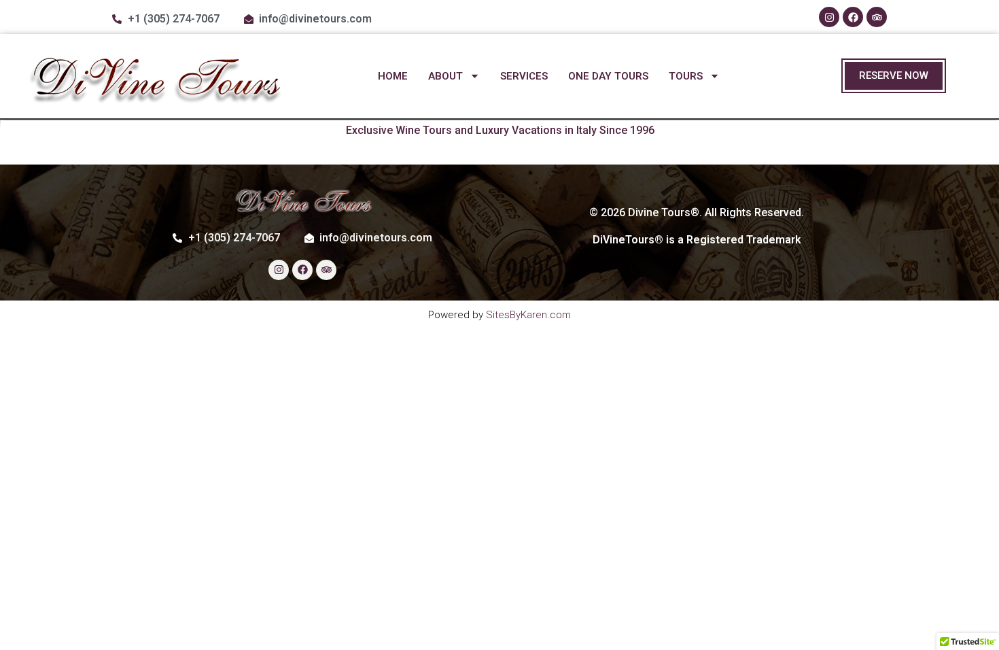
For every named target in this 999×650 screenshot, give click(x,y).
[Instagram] (829, 17)
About (445, 76)
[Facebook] (853, 17)
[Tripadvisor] (876, 17)
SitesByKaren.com (528, 315)
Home (393, 76)
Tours (686, 76)
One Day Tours (608, 76)
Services (524, 76)
